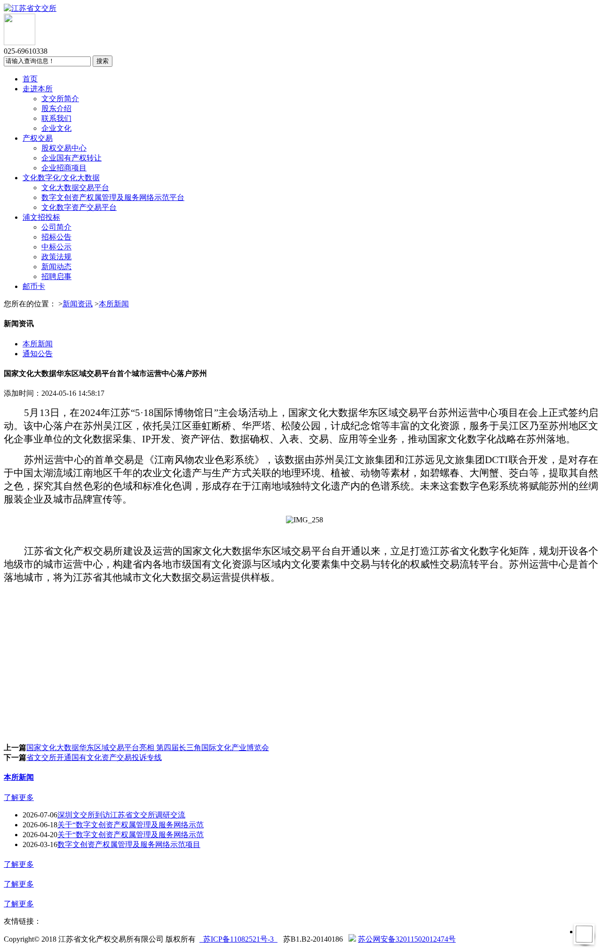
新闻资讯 (78, 304)
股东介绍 (56, 108)
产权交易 (38, 138)
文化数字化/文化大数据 (61, 178)
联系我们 (56, 118)
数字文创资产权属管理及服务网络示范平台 (112, 197)
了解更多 (19, 797)
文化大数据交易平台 (75, 188)
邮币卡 (34, 286)
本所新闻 (114, 304)
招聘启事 (56, 276)
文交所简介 (60, 99)
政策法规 (56, 257)
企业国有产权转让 (71, 158)
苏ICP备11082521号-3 (238, 939)
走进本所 (38, 89)
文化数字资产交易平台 (79, 207)
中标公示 (56, 247)
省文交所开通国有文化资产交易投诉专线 (94, 757)
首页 (30, 79)
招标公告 (56, 237)
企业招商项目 (64, 168)
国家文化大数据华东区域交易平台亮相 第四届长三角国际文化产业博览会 (147, 748)
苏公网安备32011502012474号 (407, 939)
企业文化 (56, 128)
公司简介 (56, 227)
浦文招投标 (41, 217)
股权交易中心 (64, 148)
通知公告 (38, 354)
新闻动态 (56, 267)
